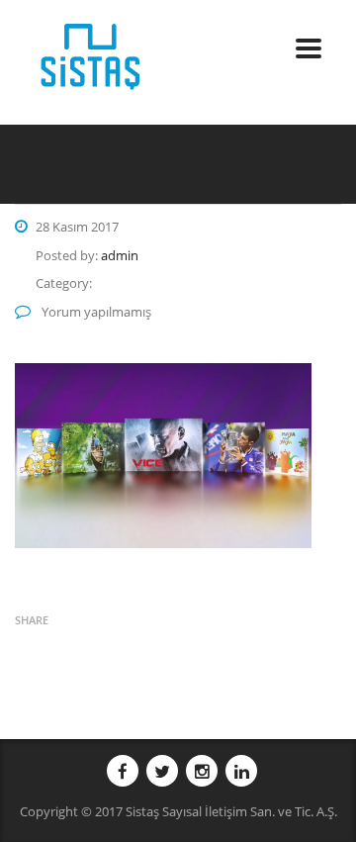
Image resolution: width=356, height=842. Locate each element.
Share (31, 619)
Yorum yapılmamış (95, 312)
